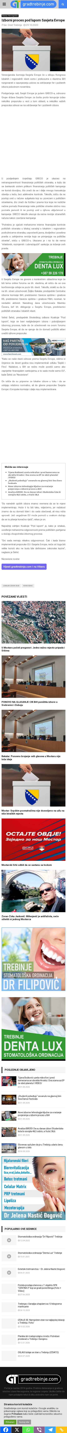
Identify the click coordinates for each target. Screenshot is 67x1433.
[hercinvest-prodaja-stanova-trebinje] (33, 355)
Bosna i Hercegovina (10, 16)
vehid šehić (28, 586)
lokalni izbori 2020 (11, 586)
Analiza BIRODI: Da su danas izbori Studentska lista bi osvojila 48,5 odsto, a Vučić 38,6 (34, 493)
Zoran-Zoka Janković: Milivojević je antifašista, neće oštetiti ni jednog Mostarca (30, 918)
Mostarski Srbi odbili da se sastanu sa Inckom (27, 865)
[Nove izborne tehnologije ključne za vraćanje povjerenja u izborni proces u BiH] (9, 1116)
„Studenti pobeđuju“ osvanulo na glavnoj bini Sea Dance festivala (35, 481)
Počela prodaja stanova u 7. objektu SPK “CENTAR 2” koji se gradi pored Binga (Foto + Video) (39, 1288)
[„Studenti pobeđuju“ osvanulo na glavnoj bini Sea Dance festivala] (9, 1099)
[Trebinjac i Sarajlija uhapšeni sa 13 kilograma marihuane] (9, 1307)
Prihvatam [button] (10, 1422)
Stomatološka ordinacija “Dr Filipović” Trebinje (40, 1236)
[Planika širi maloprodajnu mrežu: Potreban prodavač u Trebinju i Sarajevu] (9, 1340)
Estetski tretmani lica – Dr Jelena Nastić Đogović (41, 1269)
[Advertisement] (33, 143)
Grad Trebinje (15, 25)
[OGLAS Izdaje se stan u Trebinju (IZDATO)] (9, 1356)
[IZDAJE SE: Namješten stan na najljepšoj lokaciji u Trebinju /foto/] (9, 1323)
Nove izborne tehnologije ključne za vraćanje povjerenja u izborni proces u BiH (30, 487)
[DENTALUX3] (33, 275)
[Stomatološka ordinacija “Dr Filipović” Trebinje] (9, 1240)
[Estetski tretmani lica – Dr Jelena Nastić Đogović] (9, 1272)
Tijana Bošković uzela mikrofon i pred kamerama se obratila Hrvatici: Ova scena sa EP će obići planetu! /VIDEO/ (34, 475)
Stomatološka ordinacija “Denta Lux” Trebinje (40, 1253)
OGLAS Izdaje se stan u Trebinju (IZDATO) (38, 1352)
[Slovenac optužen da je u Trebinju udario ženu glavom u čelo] (9, 1148)
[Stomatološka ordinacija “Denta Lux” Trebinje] (9, 1256)
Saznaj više (24, 1422)
